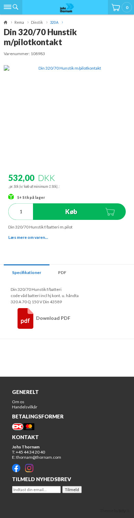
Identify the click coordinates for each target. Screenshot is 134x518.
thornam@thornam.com (38, 457)
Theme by (109, 510)
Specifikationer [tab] (26, 272)
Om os (18, 401)
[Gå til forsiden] (67, 7)
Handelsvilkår (24, 406)
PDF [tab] (62, 272)
